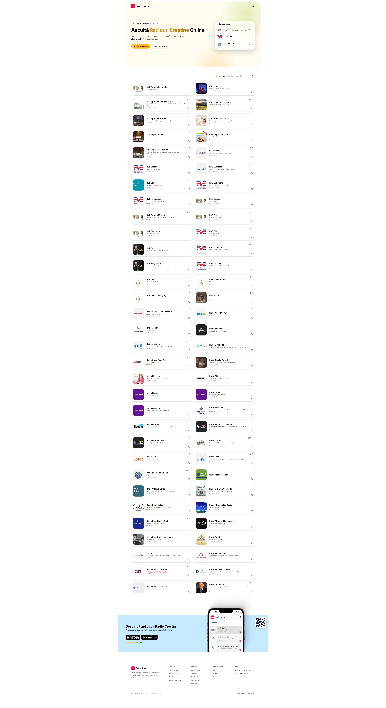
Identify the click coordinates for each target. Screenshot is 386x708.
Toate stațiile (173, 670)
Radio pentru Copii (175, 680)
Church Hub (195, 680)
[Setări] (253, 6)
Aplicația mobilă (196, 670)
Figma (215, 677)
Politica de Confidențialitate (244, 670)
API (214, 670)
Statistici (194, 673)
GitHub (215, 673)
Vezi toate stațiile (160, 46)
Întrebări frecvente (197, 677)
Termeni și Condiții (241, 673)
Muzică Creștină (174, 673)
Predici (171, 677)
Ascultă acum (142, 46)
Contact (194, 683)
